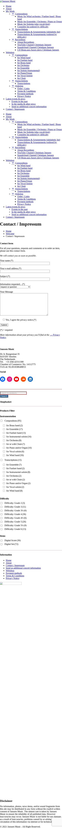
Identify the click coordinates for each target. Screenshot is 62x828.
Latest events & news (15, 99)
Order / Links (23, 88)
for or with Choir (15, 444)
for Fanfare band (24, 60)
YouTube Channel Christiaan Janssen (34, 45)
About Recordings (25, 42)
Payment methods (25, 93)
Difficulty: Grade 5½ (15, 525)
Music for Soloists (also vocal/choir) (33, 24)
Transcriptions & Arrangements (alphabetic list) (38, 32)
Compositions (12, 421)
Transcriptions (23, 83)
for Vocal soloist (15, 451)
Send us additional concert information (29, 106)
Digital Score (12, 540)
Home (8, 6)
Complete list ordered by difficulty (32, 26)
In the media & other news (24, 104)
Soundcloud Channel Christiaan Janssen (35, 47)
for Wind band (23, 57)
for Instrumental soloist (18, 436)
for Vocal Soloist (24, 75)
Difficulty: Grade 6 (15, 529)
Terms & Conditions (26, 91)
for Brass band (24, 63)
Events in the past (20, 101)
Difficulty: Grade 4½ (15, 518)
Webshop (10, 52)
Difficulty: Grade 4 (15, 514)
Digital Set (11, 544)
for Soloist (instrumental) (28, 70)
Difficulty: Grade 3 (15, 507)
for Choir (21, 78)
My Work (10, 11)
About (9, 8)
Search (4, 396)
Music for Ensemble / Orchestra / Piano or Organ (39, 21)
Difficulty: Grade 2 (14, 503)
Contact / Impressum (15, 109)
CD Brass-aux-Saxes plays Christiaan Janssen (38, 50)
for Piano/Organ (24, 73)
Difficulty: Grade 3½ (15, 510)
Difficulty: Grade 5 (15, 521)
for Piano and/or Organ (19, 448)
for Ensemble (23, 68)
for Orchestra (23, 65)
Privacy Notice (24, 96)
